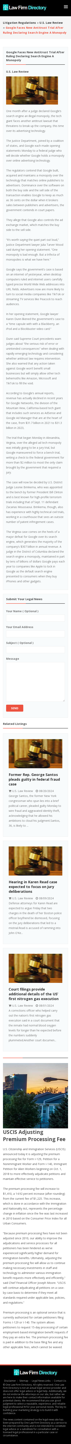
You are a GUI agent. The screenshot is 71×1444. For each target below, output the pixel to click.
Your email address (19, 627)
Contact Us (60, 1380)
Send (14, 708)
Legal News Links (41, 1380)
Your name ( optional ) (22, 611)
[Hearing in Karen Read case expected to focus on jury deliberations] (35, 861)
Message (12, 659)
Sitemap (23, 1380)
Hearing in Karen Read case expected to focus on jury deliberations (33, 887)
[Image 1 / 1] (35, 90)
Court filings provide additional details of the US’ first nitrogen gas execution (34, 994)
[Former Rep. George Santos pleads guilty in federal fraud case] (35, 753)
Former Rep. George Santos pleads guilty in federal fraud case (34, 779)
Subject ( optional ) (20, 643)
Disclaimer (10, 1380)
